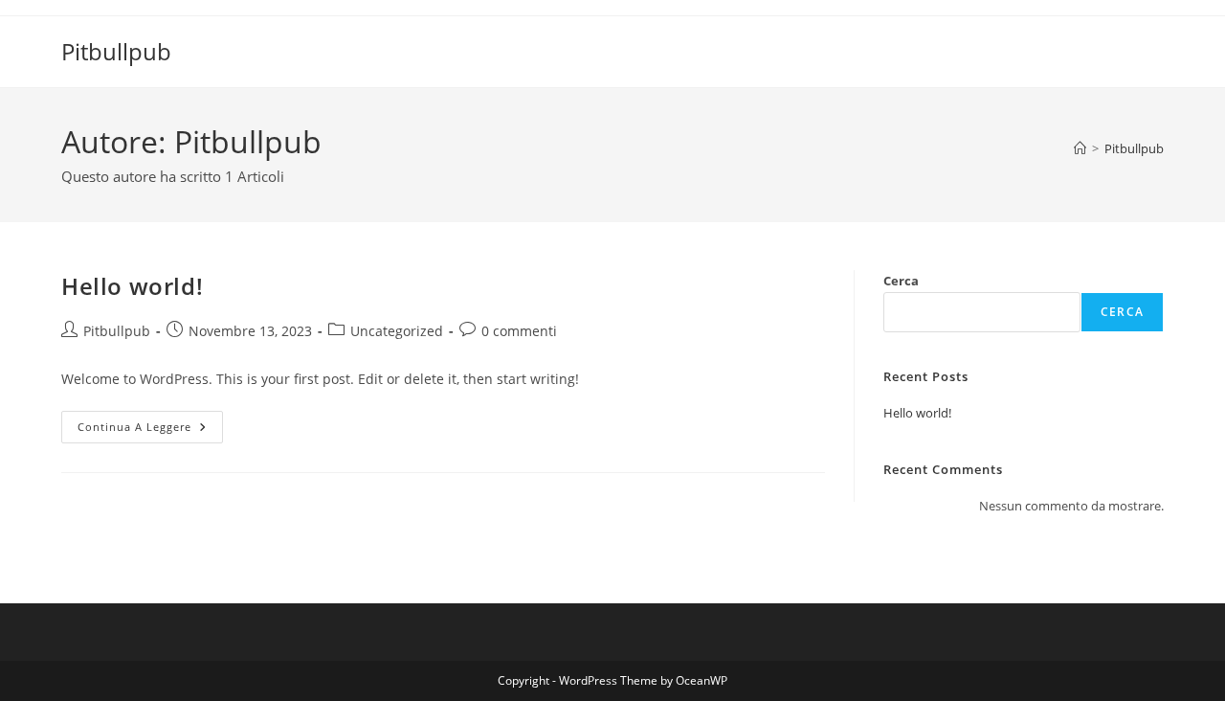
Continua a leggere (150, 430)
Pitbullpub (116, 51)
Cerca (901, 280)
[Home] (1080, 148)
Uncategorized (396, 331)
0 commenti (519, 331)
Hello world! (132, 286)
